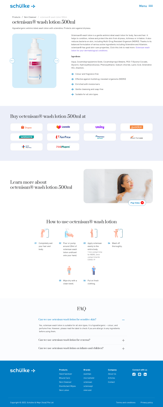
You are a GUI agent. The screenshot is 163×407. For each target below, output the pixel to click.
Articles (111, 378)
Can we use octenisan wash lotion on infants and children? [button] (70, 348)
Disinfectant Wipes (67, 386)
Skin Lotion (64, 390)
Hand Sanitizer (65, 374)
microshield (89, 378)
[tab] (81, 320)
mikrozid (87, 390)
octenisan (88, 382)
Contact (111, 382)
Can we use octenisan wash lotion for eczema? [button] (64, 340)
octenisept (88, 386)
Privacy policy (147, 402)
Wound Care (64, 378)
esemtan (87, 374)
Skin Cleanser (29, 17)
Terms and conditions (125, 402)
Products (16, 17)
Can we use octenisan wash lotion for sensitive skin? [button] (67, 319)
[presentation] (12, 60)
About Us (112, 374)
